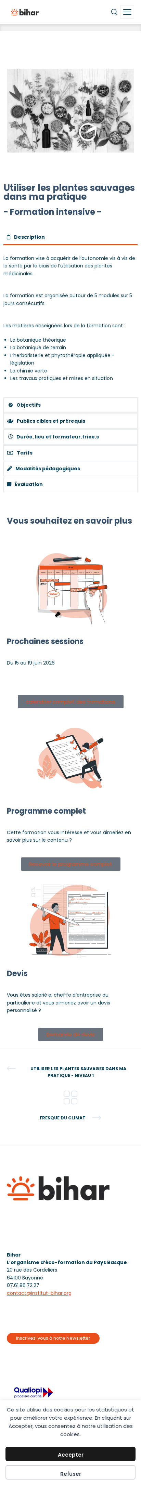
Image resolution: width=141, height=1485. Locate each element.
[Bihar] (25, 12)
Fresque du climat (63, 1118)
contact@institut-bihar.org (39, 1293)
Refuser (70, 1473)
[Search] (114, 12)
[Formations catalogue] (70, 1097)
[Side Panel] (127, 12)
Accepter (71, 1454)
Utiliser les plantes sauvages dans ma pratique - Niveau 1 (78, 1072)
